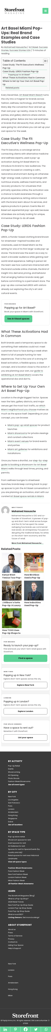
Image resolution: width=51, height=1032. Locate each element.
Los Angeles (13, 800)
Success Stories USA (20, 50)
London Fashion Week (17, 877)
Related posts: (12, 87)
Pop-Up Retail (14, 766)
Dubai (10, 822)
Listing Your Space (15, 945)
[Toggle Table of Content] (44, 61)
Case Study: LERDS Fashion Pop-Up (20, 71)
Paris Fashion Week (16, 871)
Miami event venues (18, 441)
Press (10, 932)
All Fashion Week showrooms (20, 884)
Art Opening (13, 775)
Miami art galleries (17, 449)
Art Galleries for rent (16, 846)
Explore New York (25, 685)
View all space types (17, 862)
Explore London (25, 711)
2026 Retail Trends (16, 902)
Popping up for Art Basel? (19, 74)
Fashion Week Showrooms (19, 781)
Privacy (11, 939)
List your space (25, 737)
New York (12, 796)
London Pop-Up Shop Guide (20, 908)
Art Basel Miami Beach (31, 94)
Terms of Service (15, 936)
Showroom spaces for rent (19, 840)
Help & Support (14, 948)
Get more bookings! (23, 917)
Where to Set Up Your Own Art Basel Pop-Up (24, 83)
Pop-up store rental (16, 837)
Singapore (12, 818)
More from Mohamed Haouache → (28, 543)
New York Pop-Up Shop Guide (20, 905)
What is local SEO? (15, 914)
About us (12, 929)
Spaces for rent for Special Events (22, 849)
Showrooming (14, 772)
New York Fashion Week (18, 874)
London (11, 809)
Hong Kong (13, 815)
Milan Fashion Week (16, 880)
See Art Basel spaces (18, 318)
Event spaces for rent (17, 843)
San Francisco (14, 803)
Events (10, 769)
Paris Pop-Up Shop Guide (19, 911)
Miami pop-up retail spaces (22, 425)
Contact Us (12, 942)
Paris (10, 806)
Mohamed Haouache (24, 511)
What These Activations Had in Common (24, 77)
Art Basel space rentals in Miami (27, 496)
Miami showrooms (17, 433)
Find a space (25, 658)
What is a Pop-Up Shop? (18, 899)
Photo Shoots (13, 778)
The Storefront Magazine (18, 896)
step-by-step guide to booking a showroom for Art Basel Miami (24, 464)
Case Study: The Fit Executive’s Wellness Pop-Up (23, 66)
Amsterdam (13, 812)
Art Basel (33, 47)
